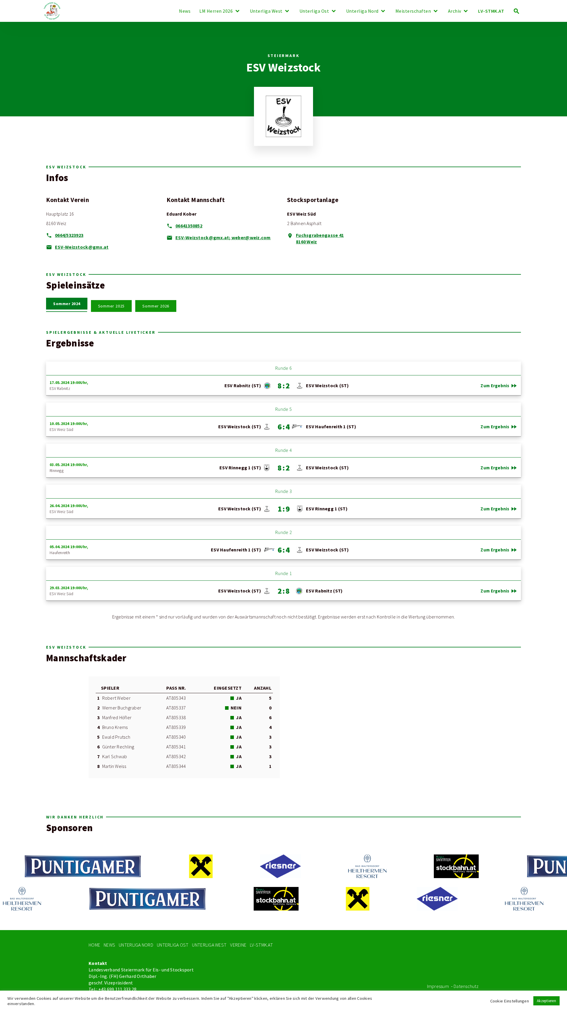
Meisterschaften (413, 11)
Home (94, 945)
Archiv (454, 11)
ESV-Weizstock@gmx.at (81, 247)
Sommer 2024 (66, 303)
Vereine (238, 945)
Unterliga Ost (314, 11)
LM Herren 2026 (216, 11)
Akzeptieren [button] (546, 1000)
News (184, 11)
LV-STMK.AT (491, 11)
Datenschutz (466, 986)
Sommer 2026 (155, 306)
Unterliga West (266, 11)
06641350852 (188, 226)
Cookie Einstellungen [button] (509, 1001)
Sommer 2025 (111, 306)
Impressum (438, 986)
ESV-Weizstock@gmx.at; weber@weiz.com (223, 238)
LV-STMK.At (261, 945)
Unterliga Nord (362, 11)
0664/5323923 (69, 235)
